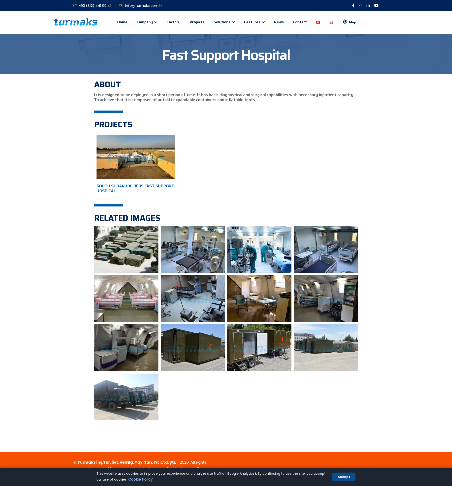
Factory (173, 22)
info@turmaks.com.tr (143, 5)
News (279, 22)
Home (122, 22)
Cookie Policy (140, 479)
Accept (344, 476)
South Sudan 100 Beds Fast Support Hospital (135, 188)
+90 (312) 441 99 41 (94, 5)
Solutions (222, 22)
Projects (197, 22)
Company (145, 22)
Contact (300, 22)
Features (252, 22)
